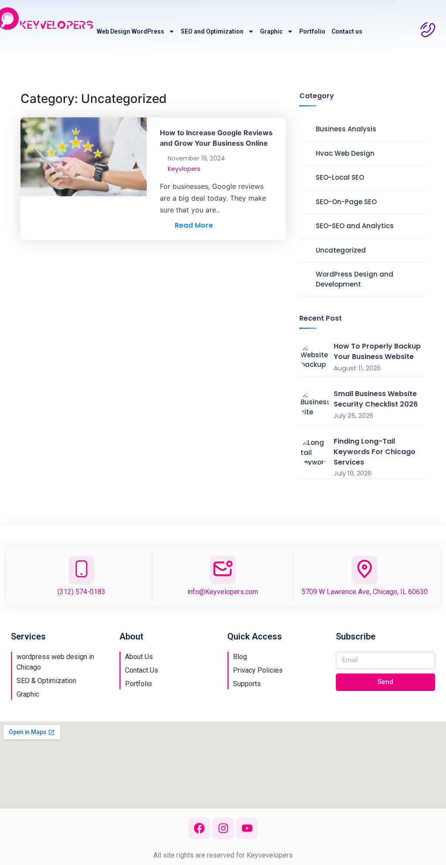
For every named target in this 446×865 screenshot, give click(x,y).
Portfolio (312, 31)
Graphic (271, 31)
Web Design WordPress (130, 31)
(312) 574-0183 (81, 592)
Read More (191, 225)
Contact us (346, 31)
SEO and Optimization (212, 31)
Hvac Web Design (345, 153)
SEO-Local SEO (340, 177)
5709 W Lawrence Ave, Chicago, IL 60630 (364, 592)
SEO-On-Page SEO (346, 201)
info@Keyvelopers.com (222, 592)
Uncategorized (341, 250)
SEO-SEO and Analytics (355, 225)
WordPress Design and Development (354, 279)
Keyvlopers (184, 168)
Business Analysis (346, 128)
